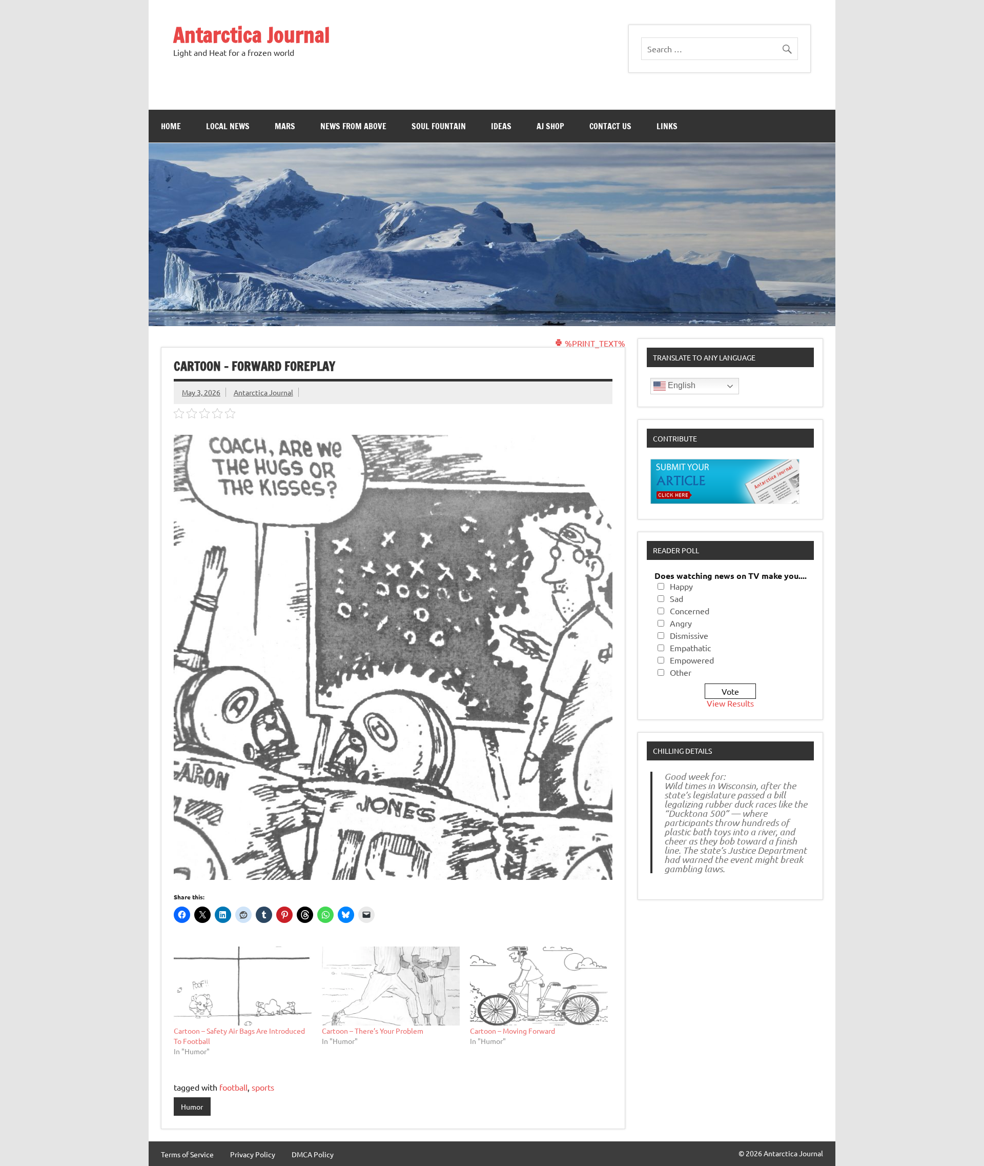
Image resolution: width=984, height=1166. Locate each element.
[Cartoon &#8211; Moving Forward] (539, 986)
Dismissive (689, 635)
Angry (681, 623)
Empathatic (690, 647)
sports (263, 1087)
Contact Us (610, 126)
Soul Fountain (439, 126)
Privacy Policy (252, 1154)
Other (680, 672)
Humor (192, 1106)
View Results (730, 703)
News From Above (353, 126)
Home (171, 126)
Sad (676, 598)
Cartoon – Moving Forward (512, 1030)
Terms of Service (187, 1154)
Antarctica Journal (251, 34)
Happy (681, 586)
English (680, 385)
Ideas (501, 126)
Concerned (689, 611)
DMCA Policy (313, 1154)
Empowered (692, 660)
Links (667, 126)
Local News (228, 126)
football (233, 1087)
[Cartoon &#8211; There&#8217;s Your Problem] (391, 986)
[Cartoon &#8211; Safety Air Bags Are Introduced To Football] (243, 986)
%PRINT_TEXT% (594, 343)
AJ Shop (550, 126)
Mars (285, 126)
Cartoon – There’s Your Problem (372, 1030)
